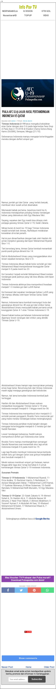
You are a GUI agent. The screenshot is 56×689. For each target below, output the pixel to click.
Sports (30, 121)
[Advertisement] (28, 49)
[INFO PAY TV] (28, 7)
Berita (25, 121)
